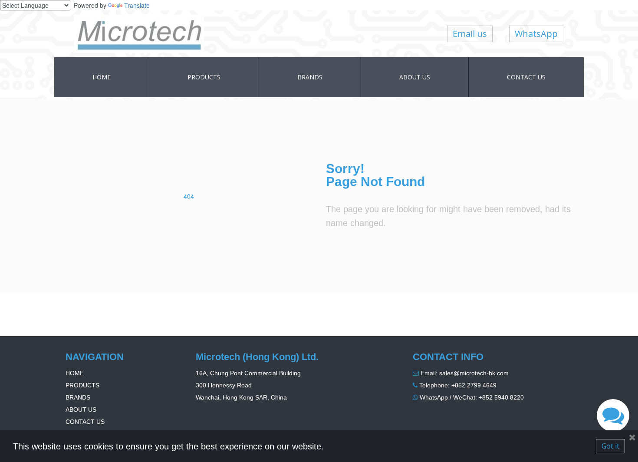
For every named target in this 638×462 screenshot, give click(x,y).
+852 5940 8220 (501, 397)
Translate (137, 5)
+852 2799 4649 (474, 385)
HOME (101, 77)
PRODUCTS (203, 77)
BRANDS (309, 77)
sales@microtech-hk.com (474, 373)
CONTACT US (526, 77)
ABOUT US (414, 77)
